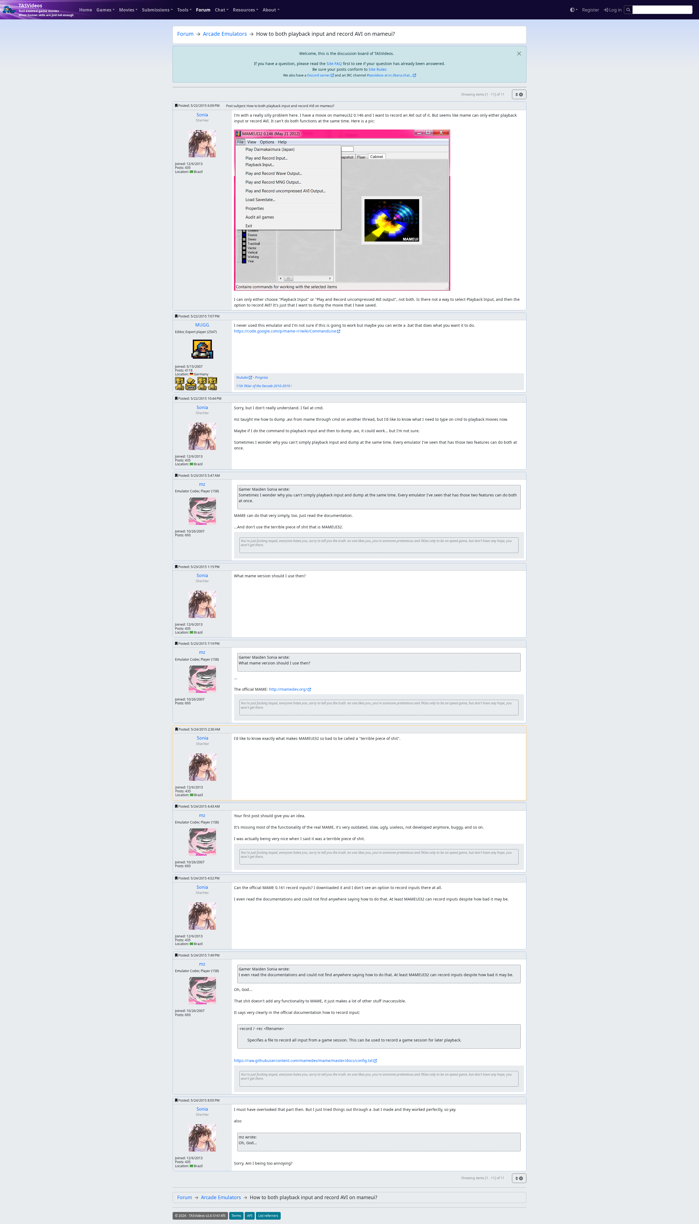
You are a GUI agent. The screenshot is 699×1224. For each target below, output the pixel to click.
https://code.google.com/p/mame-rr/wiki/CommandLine (285, 331)
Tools (182, 10)
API (249, 1215)
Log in (615, 10)
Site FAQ (334, 63)
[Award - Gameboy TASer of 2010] (212, 383)
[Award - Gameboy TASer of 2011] (202, 383)
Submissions (156, 10)
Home (85, 10)
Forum (203, 10)
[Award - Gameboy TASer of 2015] (180, 383)
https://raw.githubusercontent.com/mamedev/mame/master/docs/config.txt (303, 1060)
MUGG (202, 325)
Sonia (202, 115)
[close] (519, 53)
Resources (244, 10)
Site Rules (378, 69)
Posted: (198, 105)
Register (590, 10)
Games (103, 10)
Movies (126, 10)
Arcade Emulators (225, 33)
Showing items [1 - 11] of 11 (482, 94)
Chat (220, 10)
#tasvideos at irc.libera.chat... (389, 75)
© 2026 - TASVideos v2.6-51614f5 (200, 1215)
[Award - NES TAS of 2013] (191, 383)
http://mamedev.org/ (288, 689)
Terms (236, 1215)
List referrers (268, 1215)
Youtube (242, 377)
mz (202, 484)
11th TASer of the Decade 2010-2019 (263, 386)
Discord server (318, 75)
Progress (261, 377)
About (269, 10)
